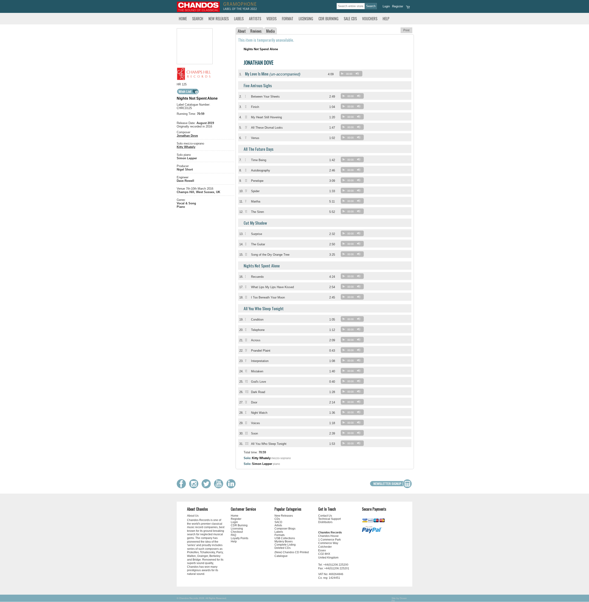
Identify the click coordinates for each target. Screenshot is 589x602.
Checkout (237, 531)
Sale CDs (350, 18)
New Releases (218, 18)
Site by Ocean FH (399, 599)
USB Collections (284, 538)
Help (386, 18)
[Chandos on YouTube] (219, 487)
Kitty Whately (186, 147)
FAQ (233, 535)
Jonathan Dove (187, 135)
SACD (278, 522)
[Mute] (357, 73)
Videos (271, 18)
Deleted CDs (282, 548)
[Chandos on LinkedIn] (232, 487)
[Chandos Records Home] (198, 11)
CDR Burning (328, 18)
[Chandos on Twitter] (207, 487)
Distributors (325, 522)
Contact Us (325, 515)
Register (397, 6)
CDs (277, 519)
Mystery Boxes (283, 541)
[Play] (342, 73)
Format (287, 18)
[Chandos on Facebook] (182, 487)
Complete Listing (285, 544)
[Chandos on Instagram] (195, 487)
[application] (352, 74)
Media (270, 31)
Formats (279, 535)
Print (406, 30)
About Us (193, 515)
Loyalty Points (239, 538)
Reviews (256, 31)
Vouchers (369, 18)
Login (386, 6)
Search (197, 18)
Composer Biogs (284, 528)
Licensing (306, 18)
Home (183, 18)
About (242, 31)
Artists (255, 18)
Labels (239, 18)
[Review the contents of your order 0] (408, 8)
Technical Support (329, 519)
